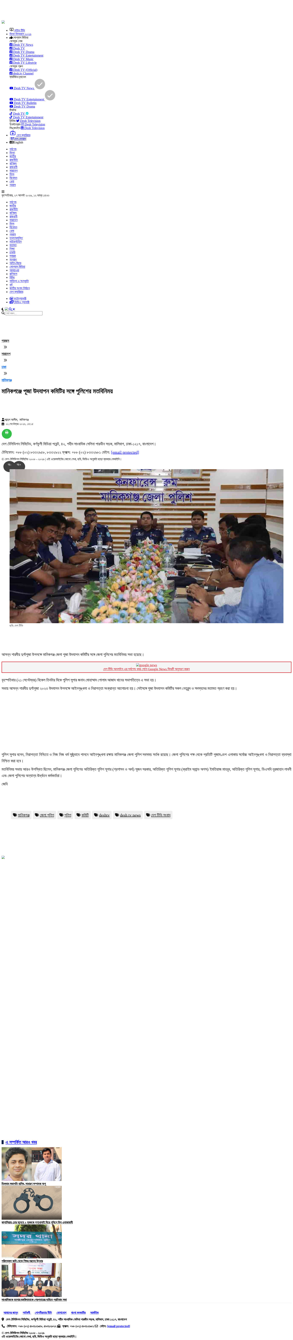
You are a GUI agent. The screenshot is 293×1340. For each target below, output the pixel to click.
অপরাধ (13, 259)
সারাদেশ (14, 170)
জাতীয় (13, 156)
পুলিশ (67, 815)
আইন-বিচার (15, 263)
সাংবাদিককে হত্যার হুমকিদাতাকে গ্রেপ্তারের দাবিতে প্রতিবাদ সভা (34, 1299)
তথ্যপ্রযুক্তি (16, 238)
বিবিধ (12, 277)
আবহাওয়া (14, 270)
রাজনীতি (14, 160)
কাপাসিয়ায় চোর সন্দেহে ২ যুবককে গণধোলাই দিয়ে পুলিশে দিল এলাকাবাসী (37, 1222)
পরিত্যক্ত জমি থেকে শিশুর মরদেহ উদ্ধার (22, 1261)
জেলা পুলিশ (47, 815)
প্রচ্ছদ (5, 341)
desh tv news (130, 815)
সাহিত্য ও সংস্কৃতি (19, 281)
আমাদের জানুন (11, 1312)
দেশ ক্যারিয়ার (16, 291)
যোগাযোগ (61, 1312)
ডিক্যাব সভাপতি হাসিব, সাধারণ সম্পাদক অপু (24, 1183)
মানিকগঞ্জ (7, 380)
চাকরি (12, 252)
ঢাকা (4, 367)
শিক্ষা (12, 248)
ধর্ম (11, 284)
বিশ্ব (12, 174)
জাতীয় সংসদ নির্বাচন (20, 288)
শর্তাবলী (27, 1312)
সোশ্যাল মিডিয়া (17, 266)
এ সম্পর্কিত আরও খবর (21, 1142)
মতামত (13, 245)
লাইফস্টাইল (16, 241)
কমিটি (85, 815)
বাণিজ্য (13, 163)
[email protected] (125, 452)
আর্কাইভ (94, 1312)
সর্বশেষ (13, 149)
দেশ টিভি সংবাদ (160, 815)
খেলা (12, 181)
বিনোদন (13, 178)
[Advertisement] (98, 11)
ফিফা (12, 152)
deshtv (104, 815)
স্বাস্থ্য (13, 256)
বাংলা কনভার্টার (78, 1312)
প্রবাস (13, 185)
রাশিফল (13, 274)
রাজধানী (13, 167)
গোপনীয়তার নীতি (43, 1312)
